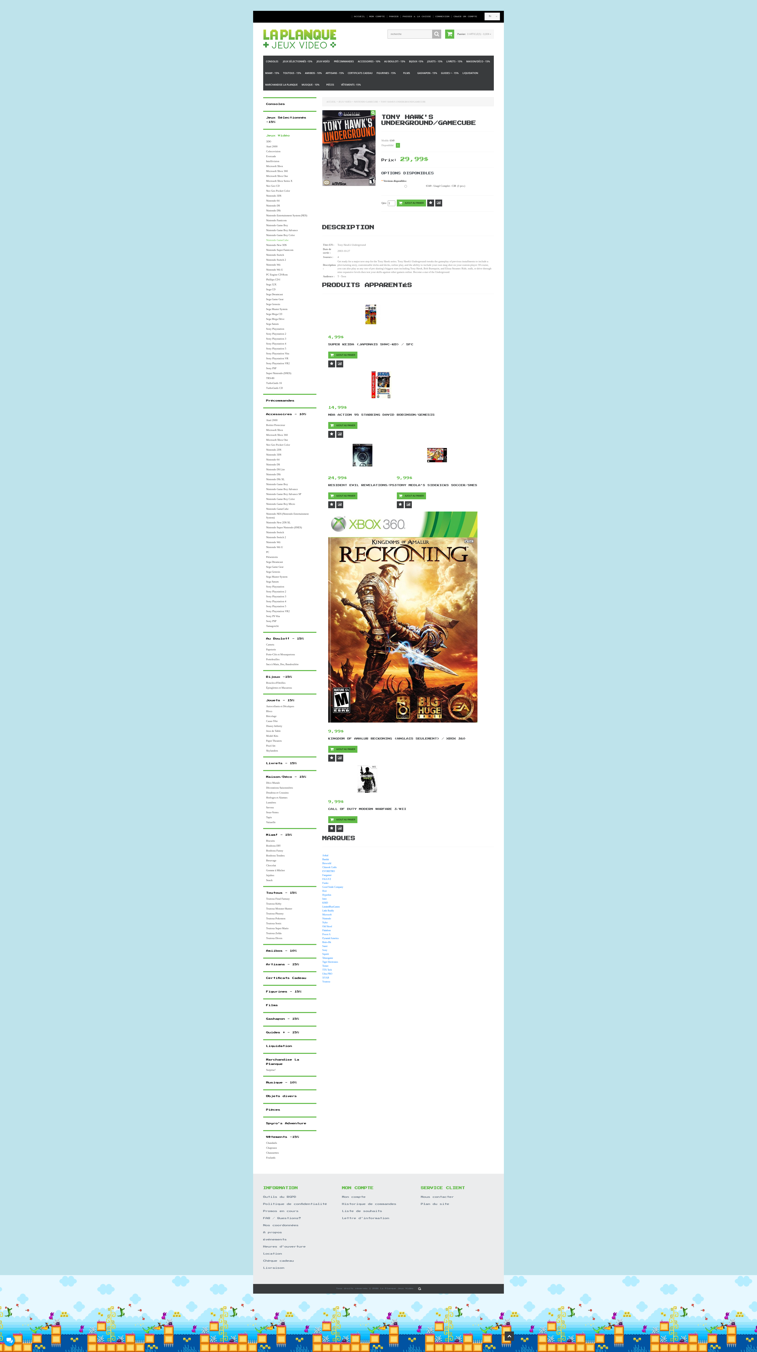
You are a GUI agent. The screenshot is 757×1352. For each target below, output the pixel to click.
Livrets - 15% (454, 61)
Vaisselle (271, 822)
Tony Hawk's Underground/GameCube (403, 102)
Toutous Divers (274, 938)
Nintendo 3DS (273, 195)
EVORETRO (328, 871)
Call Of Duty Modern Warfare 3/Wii (367, 809)
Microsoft (327, 914)
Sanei (324, 946)
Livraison (273, 1268)
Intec (324, 898)
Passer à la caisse (417, 16)
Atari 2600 (272, 146)
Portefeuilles (273, 659)
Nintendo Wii (273, 264)
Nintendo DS (273, 205)
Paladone (326, 930)
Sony (324, 950)
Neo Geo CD (273, 185)
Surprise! (271, 1069)
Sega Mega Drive (275, 318)
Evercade (271, 156)
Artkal (325, 855)
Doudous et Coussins (277, 792)
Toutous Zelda (274, 933)
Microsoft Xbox (274, 166)
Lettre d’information (365, 1218)
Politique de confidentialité (295, 1204)
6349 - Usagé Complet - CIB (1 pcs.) (445, 185)
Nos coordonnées (281, 1225)
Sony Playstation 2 (276, 333)
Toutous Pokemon (275, 918)
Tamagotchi (272, 626)
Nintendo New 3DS (276, 245)
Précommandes (344, 61)
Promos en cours (281, 1211)
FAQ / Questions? (282, 1218)
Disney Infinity (274, 726)
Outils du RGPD (279, 1197)
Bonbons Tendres (275, 855)
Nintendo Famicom (276, 220)
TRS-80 (270, 378)
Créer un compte (464, 16)
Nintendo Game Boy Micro (280, 503)
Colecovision (273, 151)
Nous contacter (437, 1197)
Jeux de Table (273, 730)
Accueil (359, 16)
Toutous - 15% (292, 73)
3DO (268, 141)
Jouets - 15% (434, 61)
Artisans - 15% (335, 73)
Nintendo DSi (273, 210)
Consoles (272, 61)
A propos (272, 1232)
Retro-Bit (326, 942)
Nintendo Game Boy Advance (282, 230)
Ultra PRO (327, 973)
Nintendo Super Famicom (279, 249)
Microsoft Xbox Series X (279, 180)
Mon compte (377, 16)
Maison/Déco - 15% (478, 61)
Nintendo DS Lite (275, 469)
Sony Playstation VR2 (278, 363)
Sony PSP (271, 368)
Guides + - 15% (450, 73)
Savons (270, 807)
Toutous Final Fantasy (278, 898)
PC (267, 552)
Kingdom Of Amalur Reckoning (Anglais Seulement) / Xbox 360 (396, 739)
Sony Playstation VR (277, 358)
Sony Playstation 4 (276, 343)
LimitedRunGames (331, 906)
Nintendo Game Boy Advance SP (283, 494)
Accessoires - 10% (369, 61)
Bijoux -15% (416, 61)
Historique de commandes (369, 1204)
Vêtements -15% (351, 84)
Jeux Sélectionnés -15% (297, 61)
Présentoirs (272, 557)
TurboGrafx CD (274, 388)
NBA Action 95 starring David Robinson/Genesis (381, 415)
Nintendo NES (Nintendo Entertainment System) (287, 515)
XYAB (325, 977)
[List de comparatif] (438, 203)
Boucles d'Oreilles (275, 682)
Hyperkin (326, 895)
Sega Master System (276, 309)
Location (272, 1254)
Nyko (325, 922)
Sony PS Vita (273, 616)
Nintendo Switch (275, 254)
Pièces (330, 84)
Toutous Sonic (274, 923)
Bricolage (271, 716)
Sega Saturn (272, 323)
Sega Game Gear (274, 299)
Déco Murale (273, 782)
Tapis (269, 817)
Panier (394, 16)
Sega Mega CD (274, 314)
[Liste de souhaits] (430, 203)
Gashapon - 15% (427, 73)
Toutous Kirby (274, 903)
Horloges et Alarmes (276, 797)
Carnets (270, 644)
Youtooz (326, 981)
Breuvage (271, 860)
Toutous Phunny (275, 913)
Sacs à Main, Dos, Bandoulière (282, 664)
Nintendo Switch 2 (276, 259)
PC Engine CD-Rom (277, 274)
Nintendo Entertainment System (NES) (286, 215)
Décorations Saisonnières (279, 787)
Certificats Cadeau (360, 73)
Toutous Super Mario (277, 928)
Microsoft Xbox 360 (277, 171)
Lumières (271, 802)
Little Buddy (328, 910)
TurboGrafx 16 (274, 383)
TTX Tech (327, 969)
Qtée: (384, 203)
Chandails (271, 1142)
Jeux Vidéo (323, 61)
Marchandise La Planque (281, 84)
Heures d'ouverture (284, 1247)
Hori (324, 891)
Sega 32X (271, 284)
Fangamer (327, 875)
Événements (275, 1239)
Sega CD (270, 289)
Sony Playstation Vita (277, 353)
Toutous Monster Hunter (279, 908)
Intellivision (272, 161)
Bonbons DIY (273, 845)
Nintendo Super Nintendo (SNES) (284, 527)
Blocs (269, 711)
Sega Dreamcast (274, 294)
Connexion (442, 16)
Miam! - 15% (272, 73)
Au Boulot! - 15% (394, 61)
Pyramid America (330, 938)
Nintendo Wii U (274, 269)
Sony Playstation (275, 328)
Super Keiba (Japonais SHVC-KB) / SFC (370, 344)
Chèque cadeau (278, 1261)
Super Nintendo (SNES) (278, 373)
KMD (325, 902)
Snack (269, 880)
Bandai (325, 859)
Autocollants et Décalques (280, 706)
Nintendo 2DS (273, 449)
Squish (325, 954)
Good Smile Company (332, 887)
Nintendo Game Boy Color (280, 235)
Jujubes (270, 875)
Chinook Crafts (329, 867)
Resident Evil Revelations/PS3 (362, 485)
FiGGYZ (326, 879)
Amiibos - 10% (313, 73)
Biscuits (270, 840)
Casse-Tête (272, 721)
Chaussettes (272, 1152)
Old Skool (327, 926)
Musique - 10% (310, 84)
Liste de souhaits (362, 1211)
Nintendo (326, 918)
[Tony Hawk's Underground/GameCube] (373, 112)
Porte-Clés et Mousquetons (280, 654)
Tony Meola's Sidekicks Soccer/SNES (437, 485)
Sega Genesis (273, 304)
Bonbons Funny (274, 850)
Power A (326, 934)
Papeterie (271, 649)
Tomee (325, 966)
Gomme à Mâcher (275, 870)
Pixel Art (270, 745)
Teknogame (327, 958)
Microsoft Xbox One (277, 176)
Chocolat (271, 865)
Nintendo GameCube (366, 102)
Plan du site (435, 1204)
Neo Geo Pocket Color (278, 190)
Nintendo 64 (273, 200)
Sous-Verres (272, 812)
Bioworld (326, 863)
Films (406, 73)
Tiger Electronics (330, 962)
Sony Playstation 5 (276, 348)
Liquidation (470, 73)
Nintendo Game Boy (277, 225)
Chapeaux (271, 1147)
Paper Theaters (274, 740)
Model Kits (272, 735)
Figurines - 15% (386, 73)
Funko (325, 883)
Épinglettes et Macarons (279, 687)
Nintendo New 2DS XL (278, 522)
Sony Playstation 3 (276, 338)
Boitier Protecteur (275, 425)
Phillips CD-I (273, 279)
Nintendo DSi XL (275, 479)
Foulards (270, 1157)
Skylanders (272, 750)
